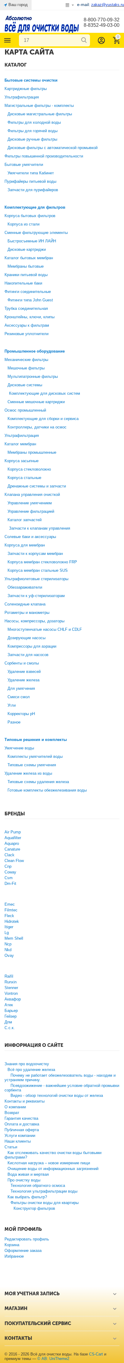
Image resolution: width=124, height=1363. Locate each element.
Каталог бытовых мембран (29, 258)
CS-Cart (96, 1354)
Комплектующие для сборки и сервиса (43, 418)
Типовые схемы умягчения (32, 765)
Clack (9, 855)
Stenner (11, 987)
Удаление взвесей (24, 671)
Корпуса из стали (23, 224)
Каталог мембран (20, 444)
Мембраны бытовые (26, 266)
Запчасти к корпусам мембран (35, 553)
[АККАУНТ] (101, 40)
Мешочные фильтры (26, 368)
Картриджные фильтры (26, 88)
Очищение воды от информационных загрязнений (53, 1168)
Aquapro (12, 843)
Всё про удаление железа (31, 1069)
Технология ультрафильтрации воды (44, 1191)
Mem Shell (14, 938)
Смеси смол (19, 697)
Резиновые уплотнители (26, 333)
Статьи (11, 1147)
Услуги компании (20, 1135)
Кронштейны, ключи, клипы (29, 317)
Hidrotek (12, 921)
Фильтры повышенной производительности (44, 156)
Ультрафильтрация (22, 97)
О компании (15, 1107)
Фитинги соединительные (28, 291)
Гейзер (11, 1016)
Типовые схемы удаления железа (38, 782)
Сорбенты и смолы (22, 663)
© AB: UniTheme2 (53, 1358)
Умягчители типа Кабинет (31, 173)
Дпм (8, 1022)
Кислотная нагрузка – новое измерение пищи (49, 1163)
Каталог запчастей (25, 520)
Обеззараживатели (25, 587)
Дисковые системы (25, 385)
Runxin (11, 982)
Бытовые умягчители (24, 164)
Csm (9, 878)
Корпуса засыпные (22, 461)
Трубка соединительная (26, 308)
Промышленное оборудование (35, 351)
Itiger (9, 927)
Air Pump (13, 832)
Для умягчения (21, 688)
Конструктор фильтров (34, 1208)
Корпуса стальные (24, 477)
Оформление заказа (23, 1250)
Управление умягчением (30, 503)
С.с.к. (10, 1027)
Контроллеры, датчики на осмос (37, 427)
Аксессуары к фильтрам (27, 325)
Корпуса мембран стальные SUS (38, 570)
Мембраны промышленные (32, 452)
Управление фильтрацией (31, 511)
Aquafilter (13, 838)
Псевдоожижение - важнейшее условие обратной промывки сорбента (62, 1087)
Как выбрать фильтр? (27, 1197)
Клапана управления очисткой (32, 494)
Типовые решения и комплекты (36, 739)
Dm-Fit (10, 883)
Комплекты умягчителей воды (35, 756)
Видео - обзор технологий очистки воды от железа (57, 1095)
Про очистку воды (24, 1180)
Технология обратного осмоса (38, 1185)
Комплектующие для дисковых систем (44, 393)
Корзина (12, 1245)
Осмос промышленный (25, 410)
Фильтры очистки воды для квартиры (45, 1202)
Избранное (14, 1256)
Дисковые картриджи (27, 249)
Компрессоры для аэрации (32, 646)
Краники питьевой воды (26, 274)
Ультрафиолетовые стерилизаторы (36, 579)
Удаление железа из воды (28, 773)
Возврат (12, 1112)
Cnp (8, 866)
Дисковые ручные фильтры (32, 139)
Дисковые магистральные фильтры (40, 114)
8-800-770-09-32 (101, 19)
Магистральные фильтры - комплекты (39, 105)
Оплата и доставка (22, 1124)
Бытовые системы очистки (31, 80)
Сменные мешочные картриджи (36, 402)
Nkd (8, 950)
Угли (12, 705)
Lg (7, 932)
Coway (10, 872)
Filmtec (11, 910)
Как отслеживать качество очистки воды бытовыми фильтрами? (53, 1154)
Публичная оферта (22, 1130)
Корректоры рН (21, 713)
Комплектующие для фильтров (35, 207)
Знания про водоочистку (27, 1064)
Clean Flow (14, 860)
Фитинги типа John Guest (30, 300)
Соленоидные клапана (25, 604)
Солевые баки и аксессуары (30, 536)
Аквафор (13, 999)
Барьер (11, 1010)
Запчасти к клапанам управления (39, 528)
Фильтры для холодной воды (34, 122)
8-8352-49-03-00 (101, 25)
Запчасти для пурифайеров (33, 190)
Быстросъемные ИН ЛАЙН (32, 241)
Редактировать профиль (27, 1239)
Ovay (9, 955)
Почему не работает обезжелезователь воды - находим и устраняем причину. (60, 1077)
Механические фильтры (26, 359)
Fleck (9, 915)
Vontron (11, 993)
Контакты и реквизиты (25, 1101)
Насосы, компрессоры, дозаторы (34, 621)
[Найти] (84, 40)
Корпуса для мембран (25, 545)
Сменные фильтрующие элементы (36, 232)
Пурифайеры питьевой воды (30, 181)
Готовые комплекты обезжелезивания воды (47, 790)
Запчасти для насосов (28, 654)
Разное (14, 722)
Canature (12, 849)
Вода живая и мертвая (28, 1174)
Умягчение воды (19, 748)
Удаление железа (23, 680)
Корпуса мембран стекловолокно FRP (42, 562)
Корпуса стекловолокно (29, 469)
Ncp (8, 944)
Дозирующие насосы (26, 638)
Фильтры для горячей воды (32, 131)
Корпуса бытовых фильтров (30, 215)
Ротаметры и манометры (27, 612)
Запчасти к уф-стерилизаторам (36, 595)
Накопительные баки (23, 283)
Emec (10, 904)
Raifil (9, 976)
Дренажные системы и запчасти (37, 486)
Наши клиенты (18, 1141)
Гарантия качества (21, 1118)
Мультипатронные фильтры (33, 376)
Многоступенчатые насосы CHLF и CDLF (45, 629)
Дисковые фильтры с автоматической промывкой (53, 147)
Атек (9, 1005)
